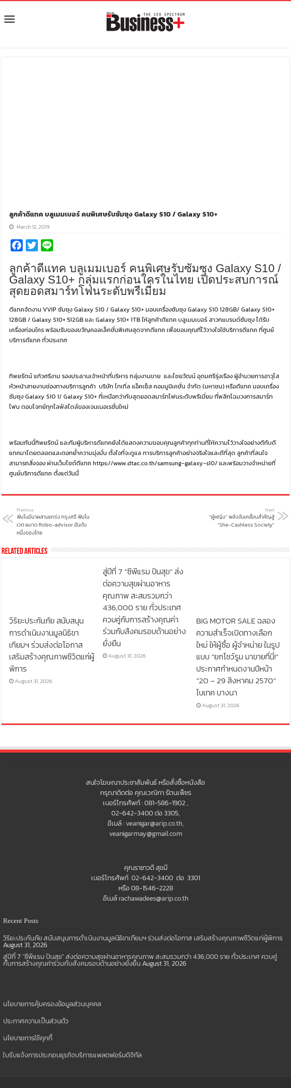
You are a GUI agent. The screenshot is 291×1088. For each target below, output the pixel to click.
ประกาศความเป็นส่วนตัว (36, 1021)
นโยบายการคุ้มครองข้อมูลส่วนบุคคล (52, 1004)
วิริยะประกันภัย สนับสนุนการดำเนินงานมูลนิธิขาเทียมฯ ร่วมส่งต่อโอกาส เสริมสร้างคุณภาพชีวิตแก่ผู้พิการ (51, 644)
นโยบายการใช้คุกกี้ (27, 1038)
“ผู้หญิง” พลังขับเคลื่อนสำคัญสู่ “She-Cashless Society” (241, 518)
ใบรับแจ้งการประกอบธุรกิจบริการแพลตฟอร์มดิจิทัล (72, 1055)
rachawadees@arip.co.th (153, 898)
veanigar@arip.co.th (154, 823)
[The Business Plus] (145, 21)
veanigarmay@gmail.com (145, 833)
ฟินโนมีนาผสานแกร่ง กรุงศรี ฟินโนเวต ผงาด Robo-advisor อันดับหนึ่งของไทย (53, 522)
